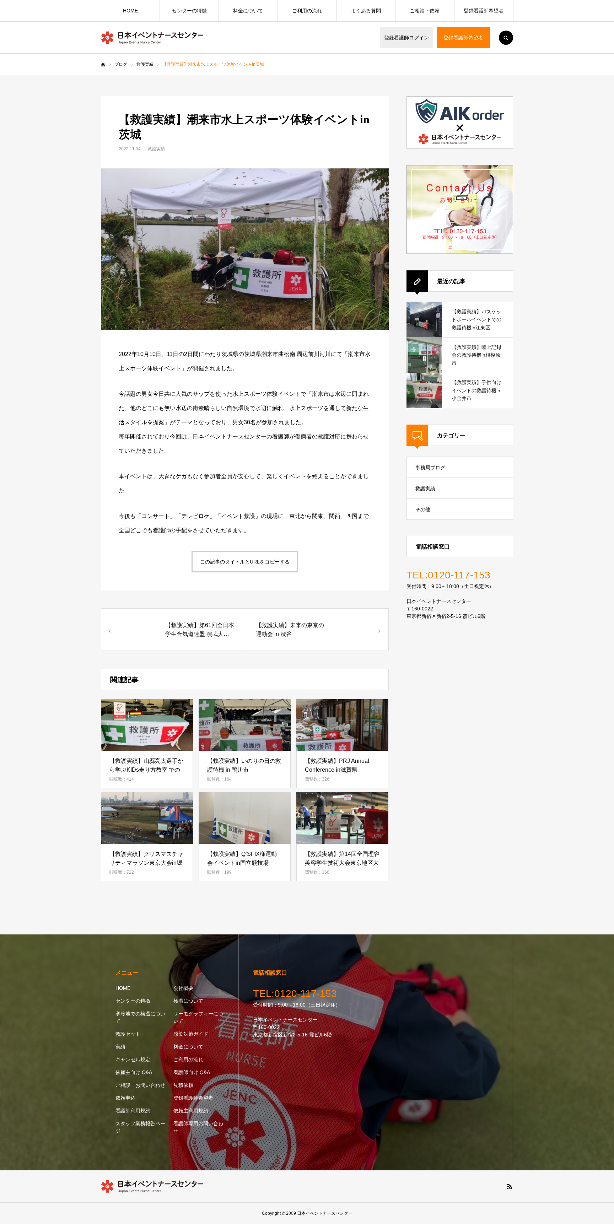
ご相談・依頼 (425, 11)
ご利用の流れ (307, 11)
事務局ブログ (430, 467)
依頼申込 (125, 1098)
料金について (248, 11)
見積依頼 (183, 1085)
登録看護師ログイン (406, 38)
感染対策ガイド (190, 1034)
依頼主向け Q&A (133, 1072)
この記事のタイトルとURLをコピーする (245, 562)
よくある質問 (366, 11)
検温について (188, 1001)
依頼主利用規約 (190, 1111)
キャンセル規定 (132, 1059)
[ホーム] (103, 64)
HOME (130, 11)
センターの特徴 (189, 11)
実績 (120, 1047)
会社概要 (183, 988)
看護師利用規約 (132, 1111)
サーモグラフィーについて (198, 1017)
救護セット (127, 1034)
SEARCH (506, 38)
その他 (422, 509)
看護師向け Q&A (191, 1072)
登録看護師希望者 (463, 38)
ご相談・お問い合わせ (140, 1085)
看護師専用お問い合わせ (198, 1127)
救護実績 (156, 148)
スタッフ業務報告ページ (140, 1127)
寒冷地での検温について (140, 1017)
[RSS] (509, 1186)
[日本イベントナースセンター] (152, 38)
